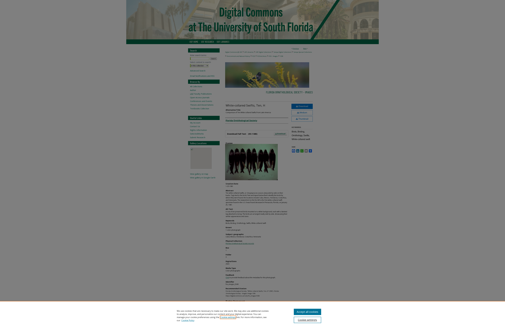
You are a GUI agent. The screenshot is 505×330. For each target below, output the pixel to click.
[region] (252, 315)
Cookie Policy (187, 320)
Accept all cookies (307, 312)
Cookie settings (228, 317)
